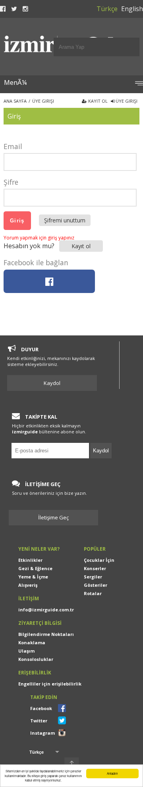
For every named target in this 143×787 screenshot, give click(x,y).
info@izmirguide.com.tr (46, 610)
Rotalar (93, 593)
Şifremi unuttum (64, 220)
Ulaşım (26, 651)
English (132, 8)
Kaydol (52, 383)
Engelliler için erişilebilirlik (49, 684)
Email (13, 146)
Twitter (38, 721)
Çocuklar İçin (99, 560)
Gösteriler (95, 585)
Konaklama (31, 642)
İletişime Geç (56, 517)
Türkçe (107, 8)
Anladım (112, 773)
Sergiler (93, 577)
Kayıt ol (81, 246)
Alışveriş (27, 585)
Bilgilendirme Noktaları (46, 634)
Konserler (95, 568)
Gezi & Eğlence (35, 568)
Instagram (42, 733)
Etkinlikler (30, 560)
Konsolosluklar (35, 659)
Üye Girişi (125, 101)
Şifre (11, 182)
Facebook (41, 708)
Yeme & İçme (33, 577)
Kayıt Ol (97, 101)
